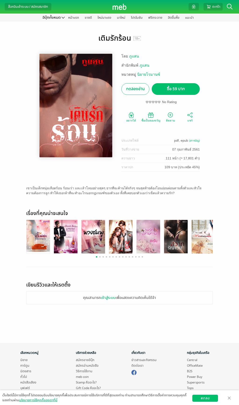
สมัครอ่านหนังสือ (87, 365)
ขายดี (88, 17)
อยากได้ (131, 120)
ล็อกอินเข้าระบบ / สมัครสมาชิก (28, 6)
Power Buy (194, 376)
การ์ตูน (24, 365)
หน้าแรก (73, 17)
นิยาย (24, 360)
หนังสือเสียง (28, 382)
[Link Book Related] (38, 235)
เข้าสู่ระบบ (108, 298)
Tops (190, 388)
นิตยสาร (25, 371)
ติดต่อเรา (137, 365)
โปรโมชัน (137, 17)
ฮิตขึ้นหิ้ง (173, 17)
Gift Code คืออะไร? (88, 388)
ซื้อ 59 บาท (176, 89)
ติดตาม (170, 120)
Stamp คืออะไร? (86, 382)
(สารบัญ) (194, 140)
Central (192, 360)
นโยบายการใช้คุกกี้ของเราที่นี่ (38, 400)
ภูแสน (134, 56)
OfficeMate (195, 365)
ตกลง (205, 398)
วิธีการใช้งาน (84, 371)
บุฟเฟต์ (25, 388)
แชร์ (190, 120)
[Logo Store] (120, 7)
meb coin (82, 376)
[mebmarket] (134, 372)
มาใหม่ (121, 17)
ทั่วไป (23, 376)
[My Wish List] (194, 6)
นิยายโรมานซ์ (148, 74)
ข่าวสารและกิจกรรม (144, 360)
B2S (189, 371)
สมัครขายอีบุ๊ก (85, 360)
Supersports (195, 382)
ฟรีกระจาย (155, 17)
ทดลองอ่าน (135, 89)
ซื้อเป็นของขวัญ (150, 120)
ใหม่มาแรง (104, 17)
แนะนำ (189, 17)
